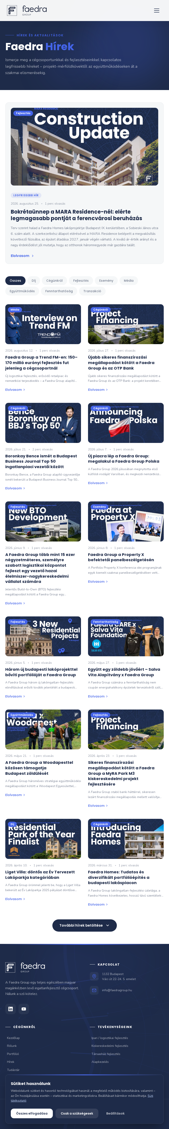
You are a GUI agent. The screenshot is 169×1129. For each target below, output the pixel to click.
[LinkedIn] (10, 1009)
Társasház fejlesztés (106, 1054)
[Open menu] (156, 10)
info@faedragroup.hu (117, 990)
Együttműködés (22, 291)
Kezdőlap (13, 1038)
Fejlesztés (81, 280)
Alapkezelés (100, 1062)
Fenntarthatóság (59, 291)
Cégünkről (54, 280)
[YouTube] (23, 1009)
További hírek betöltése (81, 925)
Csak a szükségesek (77, 1113)
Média (129, 280)
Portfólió (13, 1054)
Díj (34, 280)
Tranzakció (92, 291)
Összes (15, 280)
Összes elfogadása (32, 1113)
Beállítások (115, 1113)
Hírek (10, 1062)
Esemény (106, 280)
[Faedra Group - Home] (27, 10)
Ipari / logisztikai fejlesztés (110, 1038)
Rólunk (12, 1046)
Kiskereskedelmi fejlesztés (110, 1046)
